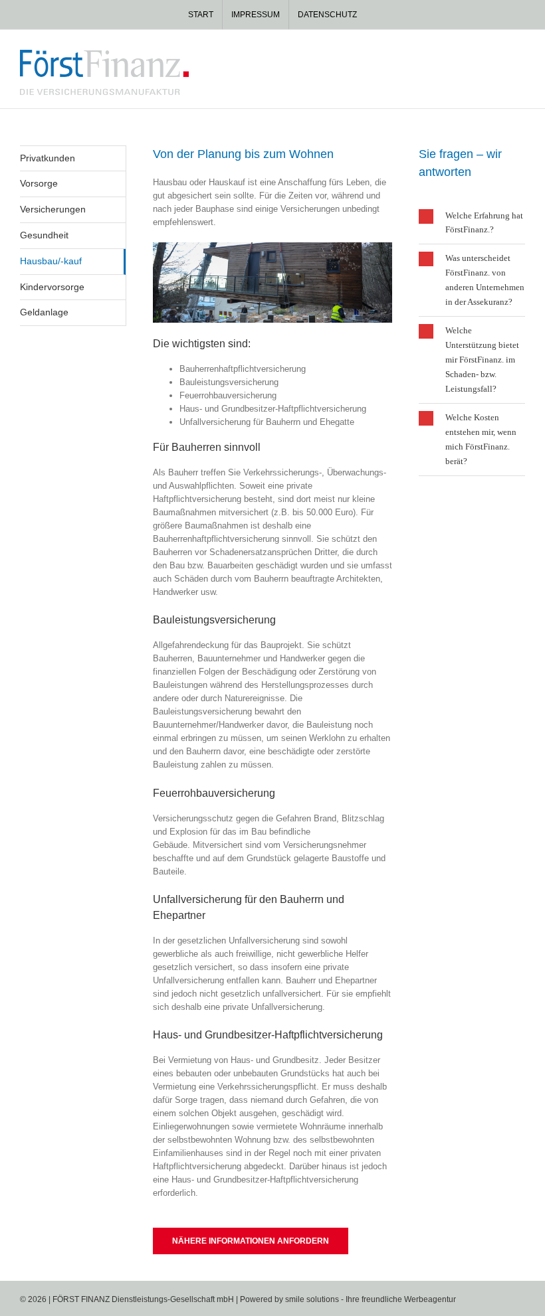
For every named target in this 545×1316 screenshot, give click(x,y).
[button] (472, 223)
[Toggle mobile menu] (519, 57)
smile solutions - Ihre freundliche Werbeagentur (370, 1299)
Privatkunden (47, 158)
